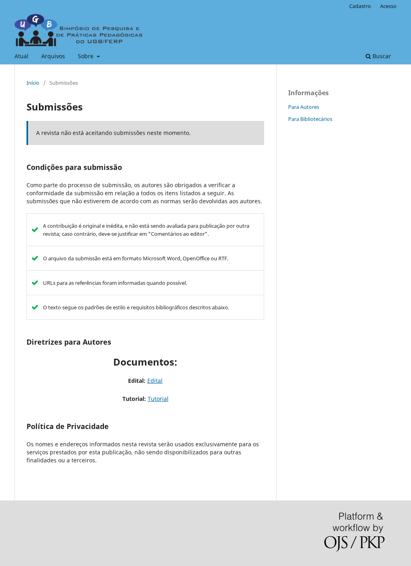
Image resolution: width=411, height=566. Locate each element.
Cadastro (360, 6)
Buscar (381, 56)
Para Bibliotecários (310, 119)
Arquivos (53, 56)
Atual (21, 56)
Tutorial (158, 399)
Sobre (86, 56)
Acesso (388, 6)
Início (32, 82)
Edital (155, 380)
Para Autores (303, 106)
